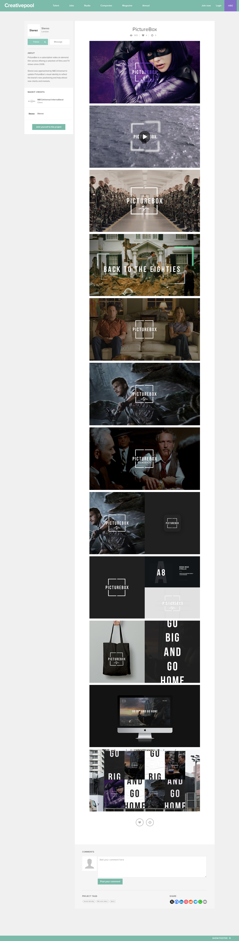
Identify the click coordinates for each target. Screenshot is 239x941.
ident (112, 901)
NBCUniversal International (50, 99)
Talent (56, 5)
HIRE (230, 5)
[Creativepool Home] (19, 6)
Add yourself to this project (48, 127)
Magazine (127, 5)
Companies (106, 5)
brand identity (89, 901)
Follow (36, 42)
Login (218, 5)
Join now (206, 5)
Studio (87, 5)
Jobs (71, 5)
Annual (146, 5)
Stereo (45, 28)
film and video (102, 901)
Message (58, 42)
